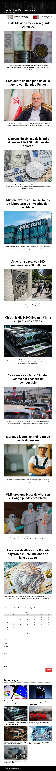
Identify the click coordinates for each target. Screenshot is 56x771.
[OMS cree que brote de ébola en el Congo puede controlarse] (28, 518)
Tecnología (6, 660)
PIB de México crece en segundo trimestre (28, 24)
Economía (6, 646)
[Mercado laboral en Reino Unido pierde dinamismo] (28, 460)
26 (20, 627)
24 (7, 627)
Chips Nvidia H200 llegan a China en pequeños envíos (28, 319)
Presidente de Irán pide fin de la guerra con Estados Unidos (28, 82)
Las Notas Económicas (19, 10)
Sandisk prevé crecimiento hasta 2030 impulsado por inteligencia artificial (40, 723)
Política (5, 656)
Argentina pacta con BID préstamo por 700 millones (28, 263)
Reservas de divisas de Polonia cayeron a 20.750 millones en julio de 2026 (18, 18)
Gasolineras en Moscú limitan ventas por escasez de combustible (28, 379)
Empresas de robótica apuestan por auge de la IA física (39, 742)
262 (26, 608)
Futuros (5, 650)
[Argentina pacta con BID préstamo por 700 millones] (28, 285)
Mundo (5, 653)
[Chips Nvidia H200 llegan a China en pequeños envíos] (28, 341)
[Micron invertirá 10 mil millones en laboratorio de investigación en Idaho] (28, 227)
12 (20, 622)
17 (7, 624)
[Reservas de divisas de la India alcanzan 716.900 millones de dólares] (28, 166)
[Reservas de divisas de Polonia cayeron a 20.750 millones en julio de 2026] (28, 578)
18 (13, 624)
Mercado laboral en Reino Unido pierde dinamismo (28, 438)
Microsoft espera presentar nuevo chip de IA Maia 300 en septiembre (15, 742)
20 (27, 624)
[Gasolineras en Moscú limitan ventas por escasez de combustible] (28, 403)
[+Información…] (28, 69)
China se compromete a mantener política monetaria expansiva (43, 18)
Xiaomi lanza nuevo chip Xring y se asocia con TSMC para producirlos (40, 703)
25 (13, 627)
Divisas (5, 643)
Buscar (5, 666)
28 (34, 627)
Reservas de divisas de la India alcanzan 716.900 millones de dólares (28, 142)
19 (20, 624)
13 (27, 622)
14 (34, 622)
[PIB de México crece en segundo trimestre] (28, 47)
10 (7, 622)
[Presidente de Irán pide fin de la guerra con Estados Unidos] (28, 105)
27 (27, 627)
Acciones (6, 640)
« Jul (27, 633)
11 (13, 622)
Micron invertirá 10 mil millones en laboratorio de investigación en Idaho (28, 203)
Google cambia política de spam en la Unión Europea (15, 702)
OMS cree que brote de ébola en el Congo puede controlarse (28, 496)
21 (34, 624)
